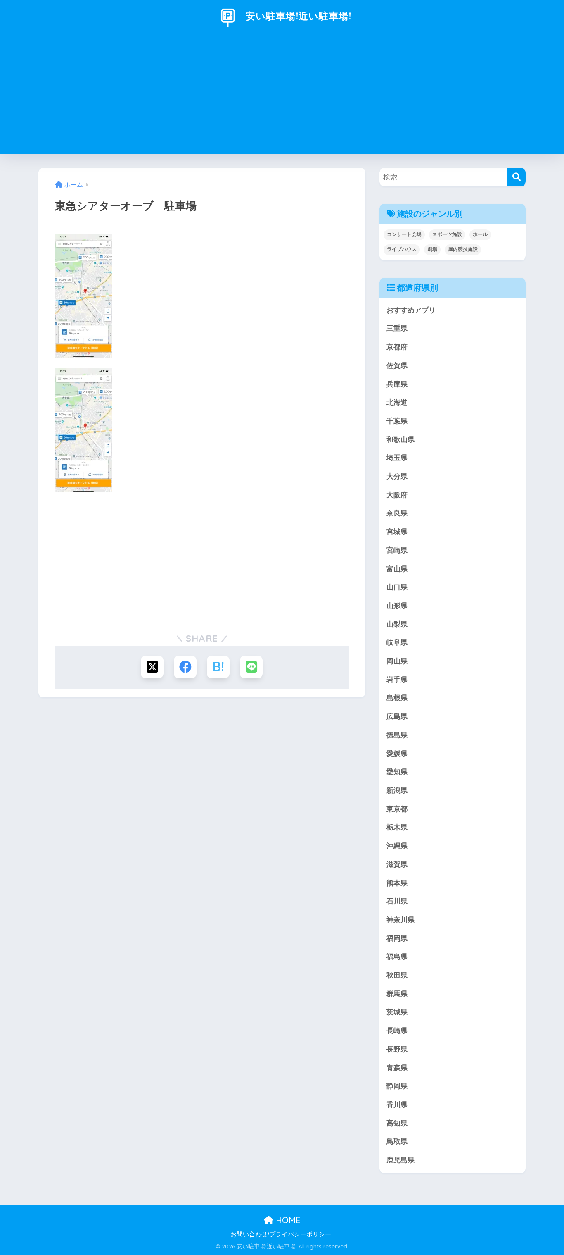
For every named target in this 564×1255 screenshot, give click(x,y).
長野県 (397, 1049)
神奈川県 (400, 920)
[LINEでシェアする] (251, 667)
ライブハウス (402, 249)
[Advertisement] (282, 96)
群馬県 (397, 994)
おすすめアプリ (411, 310)
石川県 (397, 901)
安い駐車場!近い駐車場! (297, 16)
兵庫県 (397, 384)
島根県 (397, 698)
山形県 (397, 606)
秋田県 (397, 975)
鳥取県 (397, 1141)
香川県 (397, 1105)
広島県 (397, 717)
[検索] (516, 177)
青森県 (397, 1068)
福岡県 (397, 938)
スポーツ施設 (447, 234)
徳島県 (397, 735)
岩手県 (397, 680)
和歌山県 (400, 440)
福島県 (397, 957)
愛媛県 (397, 754)
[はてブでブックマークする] (218, 667)
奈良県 (397, 513)
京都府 (397, 347)
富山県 (397, 569)
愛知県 (397, 772)
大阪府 (397, 495)
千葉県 (397, 421)
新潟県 (397, 791)
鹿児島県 (400, 1160)
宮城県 (397, 532)
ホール (480, 234)
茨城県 (397, 1012)
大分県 (397, 476)
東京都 (397, 809)
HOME (287, 1220)
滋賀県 (397, 864)
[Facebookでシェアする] (185, 667)
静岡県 (397, 1086)
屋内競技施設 (463, 249)
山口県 (397, 587)
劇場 (432, 249)
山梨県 (397, 624)
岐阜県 (397, 643)
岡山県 (397, 661)
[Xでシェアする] (152, 667)
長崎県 (397, 1031)
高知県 (397, 1123)
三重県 (397, 328)
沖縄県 (397, 846)
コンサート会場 (404, 234)
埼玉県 (397, 458)
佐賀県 (397, 366)
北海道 (397, 402)
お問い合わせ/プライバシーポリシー (280, 1234)
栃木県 (397, 827)
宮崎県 (397, 550)
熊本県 (397, 883)
